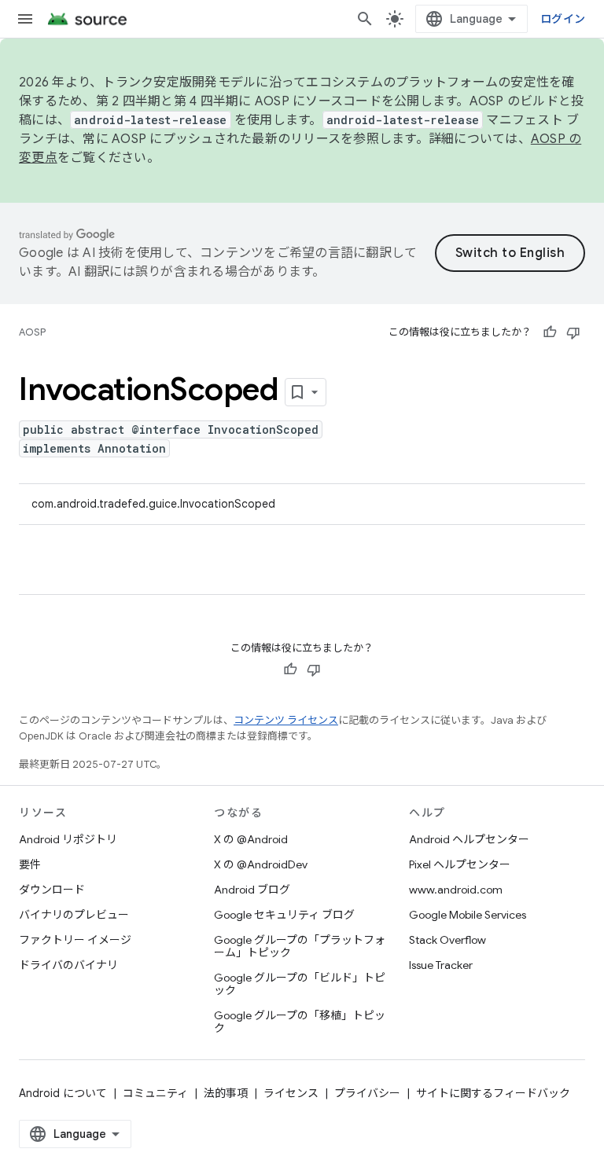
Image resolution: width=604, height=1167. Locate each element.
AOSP (32, 332)
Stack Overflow (447, 940)
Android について (63, 1093)
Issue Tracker (441, 965)
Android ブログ (252, 890)
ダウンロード (52, 890)
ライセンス (291, 1093)
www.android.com (456, 890)
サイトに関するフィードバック (493, 1093)
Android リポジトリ (68, 839)
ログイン (562, 19)
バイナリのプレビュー (74, 915)
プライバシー (367, 1093)
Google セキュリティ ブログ (284, 915)
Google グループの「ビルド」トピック (299, 984)
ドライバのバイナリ (68, 965)
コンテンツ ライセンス (286, 720)
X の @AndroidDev (261, 864)
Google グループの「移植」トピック (299, 1021)
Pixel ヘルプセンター (459, 864)
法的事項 (226, 1093)
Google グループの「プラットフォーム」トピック (299, 946)
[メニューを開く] (25, 19)
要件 (30, 864)
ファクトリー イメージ (75, 940)
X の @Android (251, 839)
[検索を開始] (364, 18)
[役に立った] (550, 332)
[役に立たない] (573, 332)
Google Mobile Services (467, 915)
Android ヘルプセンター (469, 839)
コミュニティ (155, 1093)
